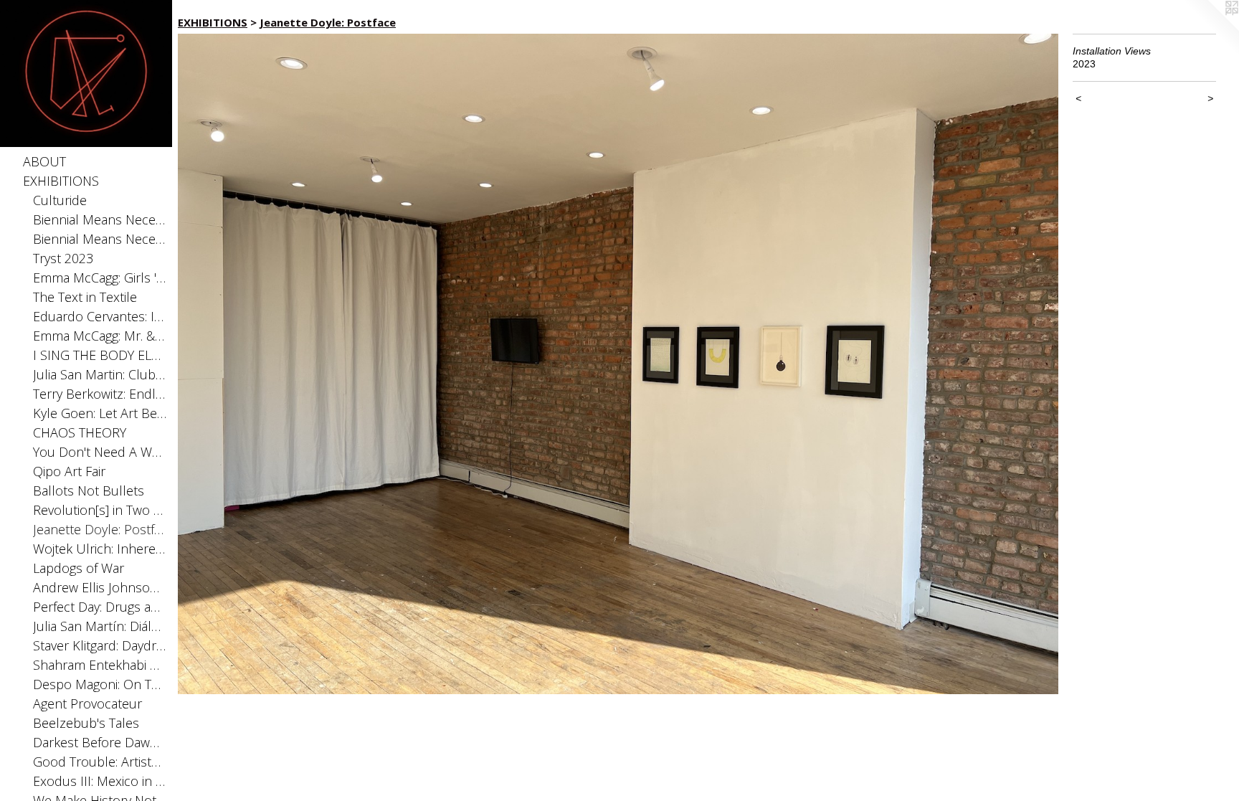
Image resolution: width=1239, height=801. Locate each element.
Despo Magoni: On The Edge (100, 684)
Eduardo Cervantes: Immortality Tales (100, 316)
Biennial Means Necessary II (100, 219)
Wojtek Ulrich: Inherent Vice (100, 548)
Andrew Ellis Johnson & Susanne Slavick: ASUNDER (100, 587)
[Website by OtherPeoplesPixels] (1210, 28)
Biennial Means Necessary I (100, 238)
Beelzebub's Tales (86, 722)
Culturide (60, 200)
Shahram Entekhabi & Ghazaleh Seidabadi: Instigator (100, 664)
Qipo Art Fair (69, 471)
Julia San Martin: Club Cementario (100, 374)
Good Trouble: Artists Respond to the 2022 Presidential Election (100, 761)
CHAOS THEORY (79, 432)
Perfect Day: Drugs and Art (100, 606)
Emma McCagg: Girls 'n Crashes (100, 277)
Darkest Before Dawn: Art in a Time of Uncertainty (100, 742)
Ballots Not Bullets (88, 490)
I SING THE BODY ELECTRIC (100, 355)
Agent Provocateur (87, 703)
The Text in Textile (85, 296)
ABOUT (44, 161)
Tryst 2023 (63, 258)
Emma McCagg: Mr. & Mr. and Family (100, 335)
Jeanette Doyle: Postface (100, 529)
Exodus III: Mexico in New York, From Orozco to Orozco (100, 781)
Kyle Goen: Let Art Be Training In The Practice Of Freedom (100, 413)
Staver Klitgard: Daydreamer (100, 645)
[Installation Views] (618, 364)
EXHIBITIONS (61, 180)
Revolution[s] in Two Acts (100, 509)
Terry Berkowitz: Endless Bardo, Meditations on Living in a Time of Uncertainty (100, 393)
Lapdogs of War (78, 568)
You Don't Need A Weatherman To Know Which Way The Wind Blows (100, 451)
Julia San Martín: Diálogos (100, 626)
